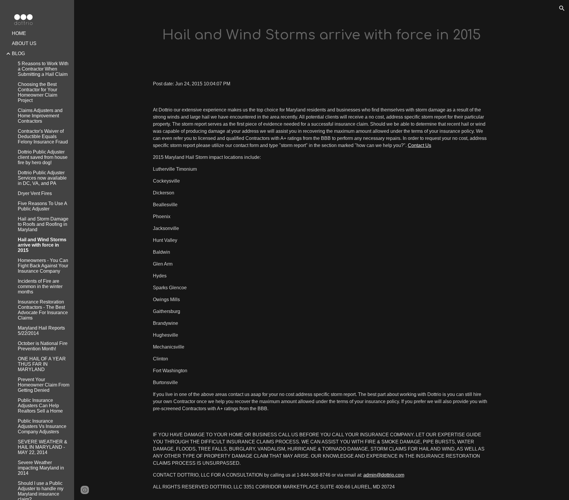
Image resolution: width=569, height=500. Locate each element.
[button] (562, 8)
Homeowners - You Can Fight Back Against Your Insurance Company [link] (43, 266)
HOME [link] (19, 33)
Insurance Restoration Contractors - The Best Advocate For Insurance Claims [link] (43, 309)
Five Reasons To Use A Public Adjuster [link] (42, 206)
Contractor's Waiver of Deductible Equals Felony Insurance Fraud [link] (43, 136)
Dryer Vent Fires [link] (35, 193)
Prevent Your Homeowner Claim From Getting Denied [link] (43, 385)
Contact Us (419, 145)
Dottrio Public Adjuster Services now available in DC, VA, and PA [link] (42, 178)
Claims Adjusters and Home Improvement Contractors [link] (40, 116)
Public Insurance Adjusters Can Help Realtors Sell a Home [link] (40, 405)
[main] (322, 35)
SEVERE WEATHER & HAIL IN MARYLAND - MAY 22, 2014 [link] (42, 447)
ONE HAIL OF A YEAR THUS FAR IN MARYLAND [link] (42, 364)
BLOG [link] (18, 53)
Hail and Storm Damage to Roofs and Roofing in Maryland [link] (43, 224)
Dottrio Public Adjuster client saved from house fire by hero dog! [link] (43, 157)
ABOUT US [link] (24, 43)
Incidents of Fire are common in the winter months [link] (40, 286)
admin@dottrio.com (383, 474)
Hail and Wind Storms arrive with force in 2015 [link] (42, 245)
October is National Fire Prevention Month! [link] (43, 346)
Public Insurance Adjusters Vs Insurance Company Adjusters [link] (42, 426)
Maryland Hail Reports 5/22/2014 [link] (41, 330)
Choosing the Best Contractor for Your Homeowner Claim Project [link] (37, 92)
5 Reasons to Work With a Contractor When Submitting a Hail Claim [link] (43, 69)
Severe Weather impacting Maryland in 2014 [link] (41, 468)
